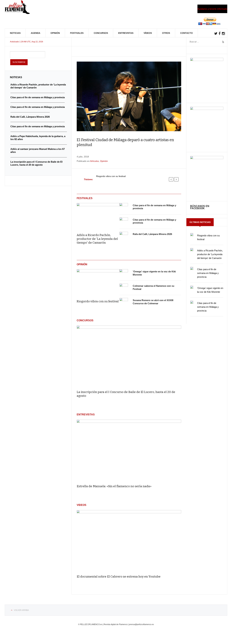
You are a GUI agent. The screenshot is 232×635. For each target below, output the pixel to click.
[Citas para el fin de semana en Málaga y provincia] (123, 207)
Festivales (76, 33)
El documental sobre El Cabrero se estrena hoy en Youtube (119, 576)
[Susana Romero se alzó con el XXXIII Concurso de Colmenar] (123, 302)
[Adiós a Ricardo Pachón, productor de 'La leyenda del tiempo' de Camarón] (98, 216)
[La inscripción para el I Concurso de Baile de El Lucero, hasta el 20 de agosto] (129, 356)
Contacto (186, 33)
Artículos (94, 161)
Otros (166, 33)
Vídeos (148, 33)
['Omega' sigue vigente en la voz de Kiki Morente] (123, 273)
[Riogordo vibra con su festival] (98, 282)
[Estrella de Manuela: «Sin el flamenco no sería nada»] (129, 450)
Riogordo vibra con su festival (111, 176)
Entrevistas (125, 33)
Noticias (15, 33)
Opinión (55, 33)
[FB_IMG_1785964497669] (206, 109)
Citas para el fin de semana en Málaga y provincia (208, 273)
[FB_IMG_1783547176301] (206, 158)
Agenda (35, 33)
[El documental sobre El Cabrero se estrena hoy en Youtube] (129, 541)
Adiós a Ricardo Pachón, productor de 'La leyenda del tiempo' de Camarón (97, 238)
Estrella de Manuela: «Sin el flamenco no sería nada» (114, 486)
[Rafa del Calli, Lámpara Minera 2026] (123, 236)
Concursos (101, 33)
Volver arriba (21, 610)
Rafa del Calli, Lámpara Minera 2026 (152, 234)
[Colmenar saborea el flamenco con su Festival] (123, 288)
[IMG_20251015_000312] (206, 60)
